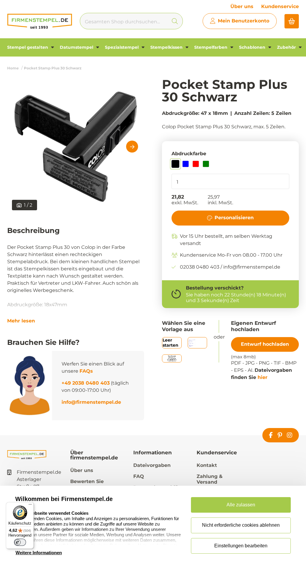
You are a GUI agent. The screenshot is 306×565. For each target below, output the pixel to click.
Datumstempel (77, 47)
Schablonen (253, 47)
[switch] (20, 542)
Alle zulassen (241, 504)
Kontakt (207, 465)
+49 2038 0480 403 (86, 383)
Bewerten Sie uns (87, 484)
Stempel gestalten (28, 47)
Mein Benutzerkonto (243, 21)
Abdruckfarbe (189, 153)
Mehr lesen (21, 321)
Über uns (241, 6)
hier (262, 377)
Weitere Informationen (39, 552)
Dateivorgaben (152, 465)
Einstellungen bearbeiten (240, 545)
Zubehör (287, 47)
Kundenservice (280, 6)
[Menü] (30, 505)
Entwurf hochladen (265, 344)
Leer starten (170, 342)
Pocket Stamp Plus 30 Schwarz (53, 68)
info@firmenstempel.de (91, 402)
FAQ (138, 476)
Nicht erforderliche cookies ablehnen (241, 525)
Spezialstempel (122, 47)
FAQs (86, 371)
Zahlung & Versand (210, 479)
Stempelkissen (167, 47)
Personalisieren (234, 217)
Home (13, 68)
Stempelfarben (211, 47)
